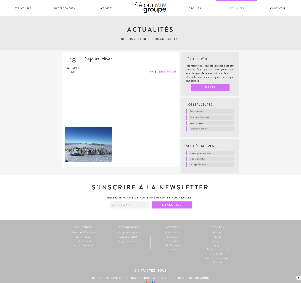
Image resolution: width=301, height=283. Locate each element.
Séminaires (217, 262)
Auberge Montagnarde (128, 232)
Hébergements (64, 8)
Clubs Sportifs (218, 245)
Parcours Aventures (199, 128)
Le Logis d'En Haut (198, 164)
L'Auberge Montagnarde (200, 153)
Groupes (195, 8)
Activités (106, 8)
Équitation (173, 241)
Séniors (217, 241)
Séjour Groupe (150, 9)
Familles (217, 253)
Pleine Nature (173, 232)
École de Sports (83, 241)
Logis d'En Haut (128, 241)
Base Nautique (196, 123)
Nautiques (173, 237)
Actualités (236, 8)
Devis (210, 87)
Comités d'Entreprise (217, 258)
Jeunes (217, 237)
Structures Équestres (199, 117)
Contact (276, 8)
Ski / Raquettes (172, 245)
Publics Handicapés (217, 249)
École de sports (196, 111)
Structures (23, 8)
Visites (173, 249)
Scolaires (218, 232)
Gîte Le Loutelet (197, 158)
